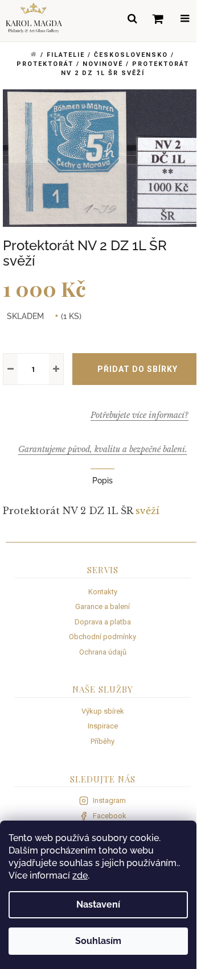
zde (80, 875)
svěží (147, 510)
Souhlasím (98, 940)
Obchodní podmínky (102, 636)
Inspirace (103, 726)
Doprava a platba (103, 622)
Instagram (109, 800)
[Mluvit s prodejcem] (139, 415)
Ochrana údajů (102, 652)
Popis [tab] (102, 480)
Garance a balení (102, 606)
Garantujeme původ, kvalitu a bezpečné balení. (102, 449)
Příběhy (102, 741)
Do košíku (137, 369)
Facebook (109, 815)
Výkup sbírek (102, 711)
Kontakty (102, 591)
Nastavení (98, 904)
